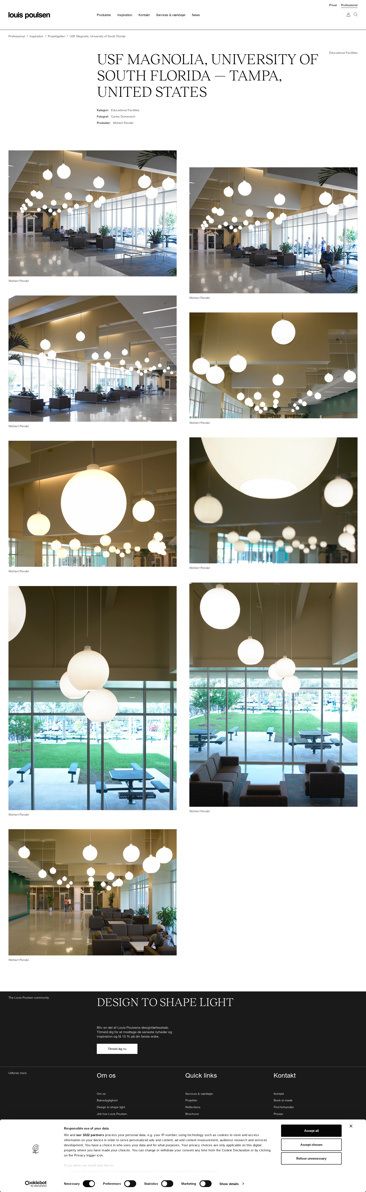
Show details (229, 1183)
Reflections (192, 1107)
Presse (278, 1114)
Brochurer (192, 1114)
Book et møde (283, 1100)
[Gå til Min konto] (348, 18)
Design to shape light (111, 1107)
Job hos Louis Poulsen (112, 1114)
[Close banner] (350, 1126)
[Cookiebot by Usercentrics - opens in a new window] (35, 1184)
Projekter (191, 1100)
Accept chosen (311, 1144)
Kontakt (279, 1093)
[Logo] (29, 15)
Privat (333, 5)
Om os (101, 1093)
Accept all (311, 1130)
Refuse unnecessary (311, 1158)
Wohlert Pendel (123, 123)
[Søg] (356, 18)
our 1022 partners (90, 1135)
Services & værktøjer (199, 1093)
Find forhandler (284, 1107)
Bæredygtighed (107, 1100)
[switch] (130, 1183)
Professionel (349, 5)
